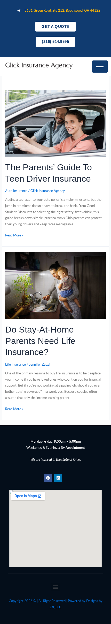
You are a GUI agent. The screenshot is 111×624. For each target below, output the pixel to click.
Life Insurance (15, 364)
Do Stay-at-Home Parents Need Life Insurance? (40, 341)
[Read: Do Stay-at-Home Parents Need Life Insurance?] (55, 285)
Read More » (14, 235)
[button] (55, 587)
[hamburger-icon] (100, 66)
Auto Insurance (16, 191)
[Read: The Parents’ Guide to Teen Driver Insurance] (55, 123)
